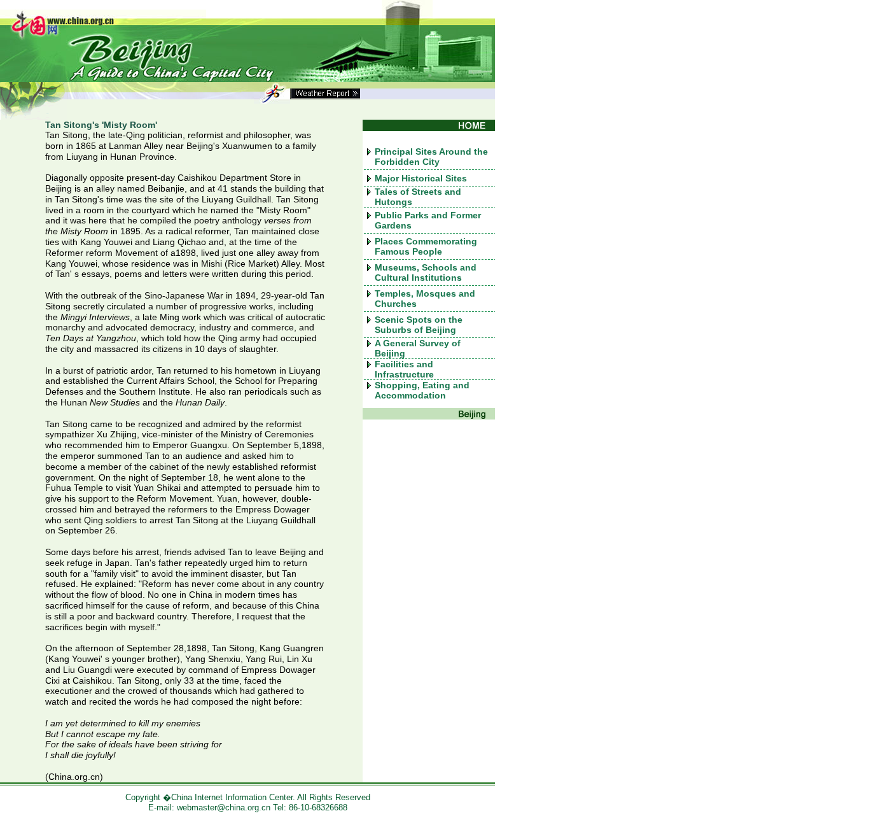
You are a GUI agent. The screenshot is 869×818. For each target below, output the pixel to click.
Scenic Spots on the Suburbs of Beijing (418, 324)
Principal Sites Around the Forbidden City (431, 156)
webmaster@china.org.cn (223, 807)
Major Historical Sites (421, 178)
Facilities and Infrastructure (404, 369)
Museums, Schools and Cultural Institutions (425, 272)
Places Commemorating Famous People (426, 246)
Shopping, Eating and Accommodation (422, 390)
